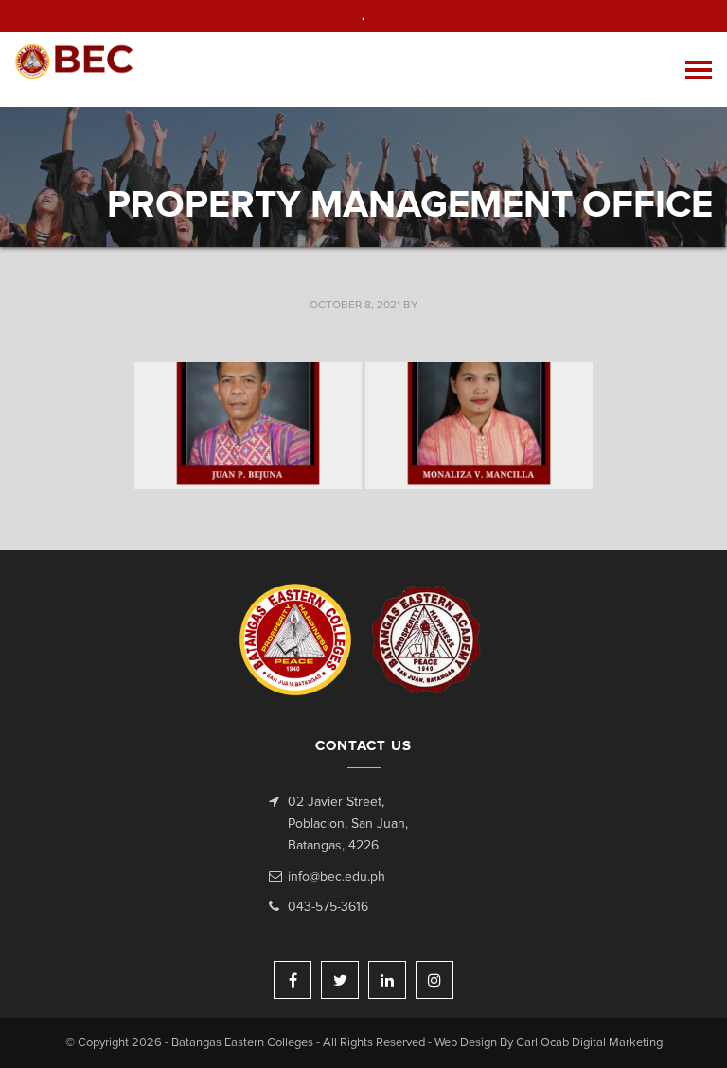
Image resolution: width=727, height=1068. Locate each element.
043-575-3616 (328, 907)
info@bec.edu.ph (336, 877)
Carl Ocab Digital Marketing (589, 1043)
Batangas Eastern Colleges (74, 70)
